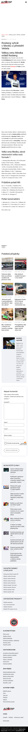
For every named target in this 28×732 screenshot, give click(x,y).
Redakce (11, 717)
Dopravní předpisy (7, 657)
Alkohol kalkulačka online (9, 672)
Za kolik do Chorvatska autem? (10, 653)
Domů (3, 34)
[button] (26, 2)
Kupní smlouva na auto (8, 701)
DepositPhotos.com (20, 730)
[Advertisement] (14, 19)
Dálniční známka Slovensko (10, 576)
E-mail (6, 429)
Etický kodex (6, 720)
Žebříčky (5, 697)
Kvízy (4, 693)
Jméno (6, 422)
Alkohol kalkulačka (7, 638)
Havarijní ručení (7, 644)
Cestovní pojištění (7, 663)
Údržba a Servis (7, 636)
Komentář (7, 402)
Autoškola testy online (8, 674)
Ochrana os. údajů (18, 717)
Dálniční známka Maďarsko (10, 583)
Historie (5, 699)
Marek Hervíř (4, 39)
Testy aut (5, 695)
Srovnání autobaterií (8, 680)
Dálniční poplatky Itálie (9, 591)
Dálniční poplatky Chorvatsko (10, 585)
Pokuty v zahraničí (7, 659)
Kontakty (5, 717)
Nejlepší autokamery (8, 602)
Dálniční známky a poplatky (10, 655)
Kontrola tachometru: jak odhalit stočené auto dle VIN (17, 533)
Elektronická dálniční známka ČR (11, 574)
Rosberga (13, 66)
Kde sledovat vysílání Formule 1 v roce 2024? (20, 276)
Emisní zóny (6, 661)
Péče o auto (6, 634)
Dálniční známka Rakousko (9, 578)
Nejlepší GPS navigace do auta (10, 609)
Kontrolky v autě (7, 682)
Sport (6, 34)
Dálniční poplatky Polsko (9, 589)
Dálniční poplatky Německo (10, 587)
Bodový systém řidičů (8, 676)
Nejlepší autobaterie (8, 606)
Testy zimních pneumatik (9, 604)
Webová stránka (8, 435)
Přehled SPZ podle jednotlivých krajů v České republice (15, 487)
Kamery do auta (7, 678)
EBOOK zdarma (7, 691)
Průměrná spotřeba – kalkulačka (11, 640)
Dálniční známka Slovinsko (10, 580)
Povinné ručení (6, 642)
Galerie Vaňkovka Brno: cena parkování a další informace (16, 470)
